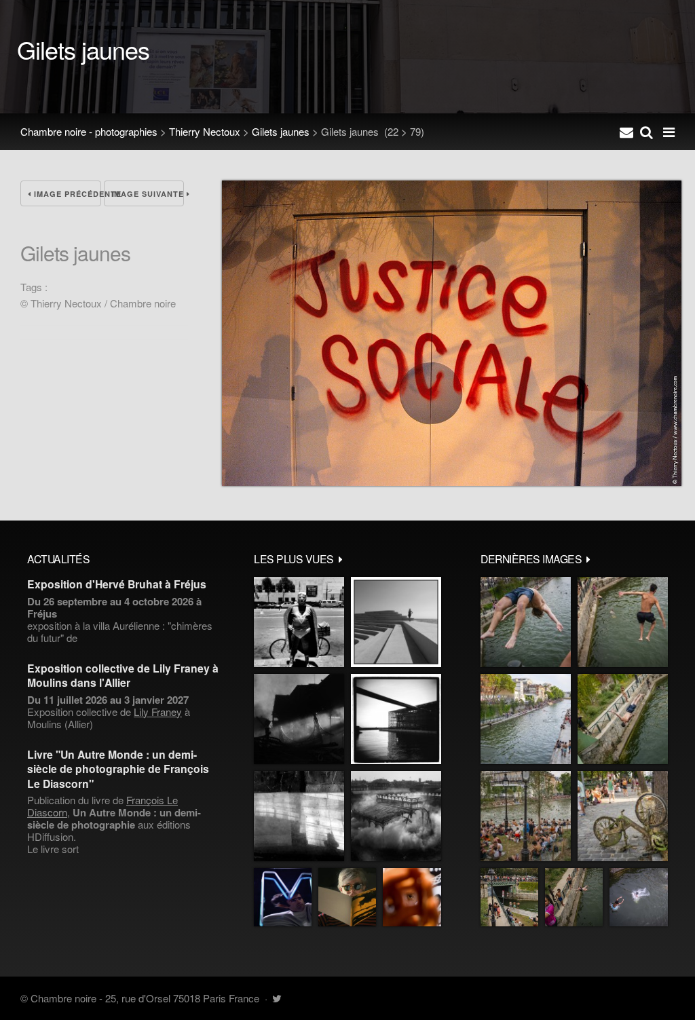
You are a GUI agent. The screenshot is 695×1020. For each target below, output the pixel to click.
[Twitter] (276, 998)
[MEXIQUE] (299, 622)
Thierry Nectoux (204, 131)
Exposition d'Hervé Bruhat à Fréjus (116, 584)
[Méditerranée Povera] (396, 622)
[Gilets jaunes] (451, 481)
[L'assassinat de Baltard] (299, 719)
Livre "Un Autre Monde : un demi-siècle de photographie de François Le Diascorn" (118, 769)
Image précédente (66, 194)
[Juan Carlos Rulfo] (412, 897)
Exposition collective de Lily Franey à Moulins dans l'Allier (123, 675)
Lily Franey (158, 711)
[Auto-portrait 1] (299, 816)
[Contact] (626, 131)
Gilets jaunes (280, 131)
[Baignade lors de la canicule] (526, 622)
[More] (341, 558)
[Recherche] (646, 131)
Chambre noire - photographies (88, 131)
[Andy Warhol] (347, 897)
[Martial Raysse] (283, 897)
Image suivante (148, 194)
